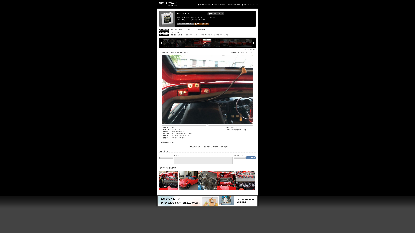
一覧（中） (182, 29)
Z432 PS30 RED (184, 14)
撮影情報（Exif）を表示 (179, 138)
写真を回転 (175, 133)
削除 (190, 133)
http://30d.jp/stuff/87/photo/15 (179, 53)
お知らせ (246, 5)
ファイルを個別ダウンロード (180, 136)
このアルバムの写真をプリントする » (236, 130)
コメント (176, 156)
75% (247, 53)
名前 (160, 156)
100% (242, 53)
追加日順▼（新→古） (222, 35)
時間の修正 (183, 133)
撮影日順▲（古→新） (177, 35)
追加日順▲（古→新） (207, 35)
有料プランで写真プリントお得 (223, 5)
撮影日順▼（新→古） (192, 35)
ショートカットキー (250, 49)
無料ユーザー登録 (205, 5)
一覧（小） (174, 29)
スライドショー (200, 29)
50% (252, 53)
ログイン (237, 5)
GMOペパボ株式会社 (254, 5)
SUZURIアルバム (168, 4)
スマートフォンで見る (215, 13)
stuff (172, 32)
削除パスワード (238, 156)
